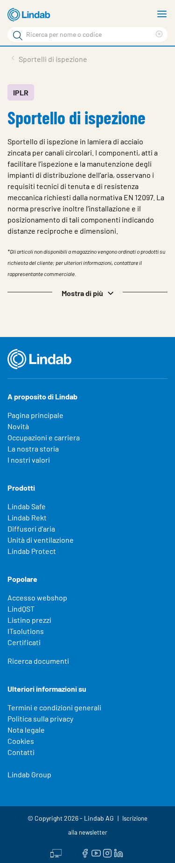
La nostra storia (33, 448)
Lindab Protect (31, 550)
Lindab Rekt (27, 517)
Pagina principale (35, 415)
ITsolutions (25, 631)
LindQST (21, 608)
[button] (87, 292)
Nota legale (26, 729)
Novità (18, 426)
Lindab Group (29, 774)
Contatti (21, 752)
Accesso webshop (37, 597)
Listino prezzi (29, 619)
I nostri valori (28, 459)
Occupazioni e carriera (43, 437)
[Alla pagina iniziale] (30, 14)
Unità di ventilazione (40, 539)
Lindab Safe (26, 506)
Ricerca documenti (38, 660)
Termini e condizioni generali (54, 707)
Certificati (24, 642)
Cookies (20, 740)
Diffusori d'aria (31, 528)
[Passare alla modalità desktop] (56, 852)
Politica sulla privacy (40, 718)
